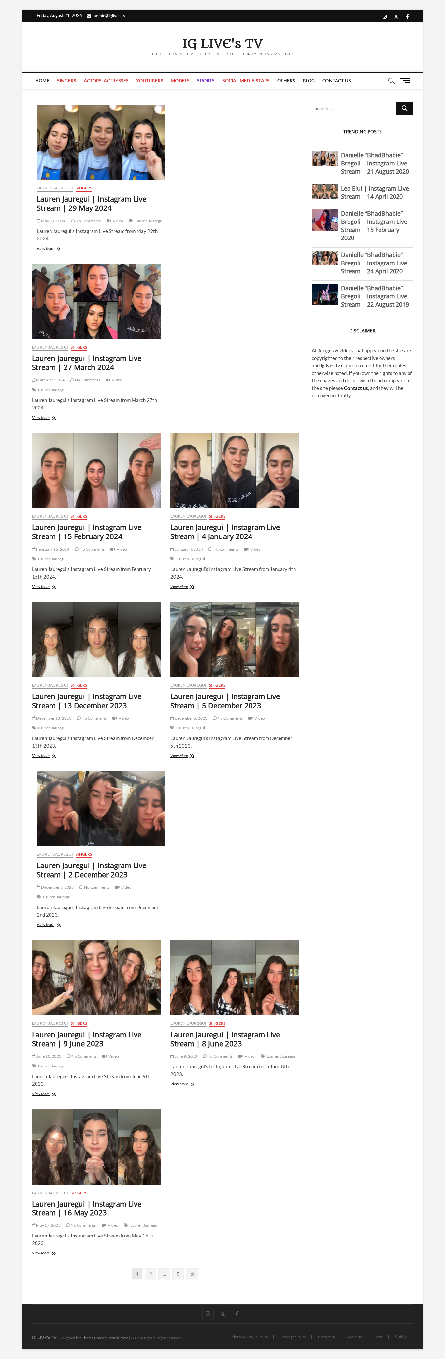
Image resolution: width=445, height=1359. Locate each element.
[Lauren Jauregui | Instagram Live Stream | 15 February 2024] (96, 470)
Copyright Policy (293, 1337)
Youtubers (149, 80)
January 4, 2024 (188, 549)
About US (354, 1337)
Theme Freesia (94, 1337)
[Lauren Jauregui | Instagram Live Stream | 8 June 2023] (234, 978)
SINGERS (66, 80)
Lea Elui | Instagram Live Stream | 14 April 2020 (375, 192)
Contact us (356, 388)
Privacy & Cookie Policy (249, 1337)
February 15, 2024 (52, 549)
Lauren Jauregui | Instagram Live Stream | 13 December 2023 (86, 700)
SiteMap (401, 1336)
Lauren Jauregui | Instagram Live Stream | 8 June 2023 (225, 1038)
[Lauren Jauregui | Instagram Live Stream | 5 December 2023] (234, 639)
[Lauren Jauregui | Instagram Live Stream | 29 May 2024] (101, 142)
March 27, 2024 (50, 380)
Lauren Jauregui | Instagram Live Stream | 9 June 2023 (86, 1038)
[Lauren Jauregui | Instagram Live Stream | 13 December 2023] (96, 639)
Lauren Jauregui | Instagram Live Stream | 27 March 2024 (86, 362)
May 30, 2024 (52, 220)
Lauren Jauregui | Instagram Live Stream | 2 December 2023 (91, 869)
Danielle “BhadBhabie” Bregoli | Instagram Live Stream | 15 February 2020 (374, 225)
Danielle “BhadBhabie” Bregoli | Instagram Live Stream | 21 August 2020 (375, 163)
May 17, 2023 (48, 1225)
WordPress (118, 1337)
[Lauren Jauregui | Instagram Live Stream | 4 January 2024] (234, 470)
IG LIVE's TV (222, 44)
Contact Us (336, 80)
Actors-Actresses (106, 80)
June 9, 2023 (185, 1056)
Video (118, 220)
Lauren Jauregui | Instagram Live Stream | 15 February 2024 (86, 531)
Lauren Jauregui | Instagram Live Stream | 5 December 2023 (225, 700)
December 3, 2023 (57, 887)
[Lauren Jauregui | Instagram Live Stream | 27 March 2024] (96, 301)
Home (42, 80)
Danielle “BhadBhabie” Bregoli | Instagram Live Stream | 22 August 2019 (375, 296)
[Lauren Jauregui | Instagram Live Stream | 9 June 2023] (96, 978)
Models (180, 80)
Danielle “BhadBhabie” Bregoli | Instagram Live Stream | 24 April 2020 (374, 263)
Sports (206, 80)
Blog (309, 80)
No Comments (88, 220)
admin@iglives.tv (109, 15)
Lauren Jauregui (55, 187)
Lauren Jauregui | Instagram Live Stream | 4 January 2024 (225, 531)
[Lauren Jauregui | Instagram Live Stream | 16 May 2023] (96, 1147)
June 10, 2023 (48, 1056)
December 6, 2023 (190, 718)
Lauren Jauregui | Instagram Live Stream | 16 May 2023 (86, 1208)
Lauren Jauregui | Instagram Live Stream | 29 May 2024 (91, 203)
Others (286, 80)
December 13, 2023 (53, 718)
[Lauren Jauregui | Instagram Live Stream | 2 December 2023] (101, 808)
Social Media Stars (246, 80)
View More (53, 249)
